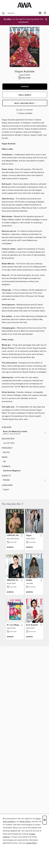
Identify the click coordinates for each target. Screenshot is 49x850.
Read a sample (25, 95)
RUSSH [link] (29, 580)
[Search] (3, 13)
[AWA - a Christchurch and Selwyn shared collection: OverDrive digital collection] (24, 5)
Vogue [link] (28, 535)
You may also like (11, 504)
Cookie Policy (31, 843)
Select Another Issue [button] (24, 103)
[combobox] (19, 13)
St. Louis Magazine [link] (14, 625)
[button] (24, 86)
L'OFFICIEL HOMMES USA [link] (14, 535)
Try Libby (7, 19)
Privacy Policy (25, 821)
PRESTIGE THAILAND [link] (14, 580)
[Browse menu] (45, 13)
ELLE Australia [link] (32, 625)
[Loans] (40, 13)
